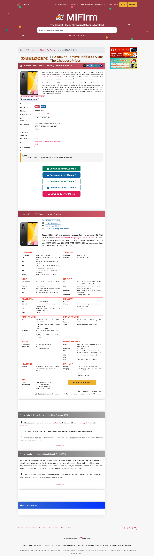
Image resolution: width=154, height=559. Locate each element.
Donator (42, 528)
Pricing (99, 4)
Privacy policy (31, 528)
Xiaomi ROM (80, 550)
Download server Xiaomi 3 (62, 181)
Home (22, 50)
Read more (60, 446)
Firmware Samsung (123, 550)
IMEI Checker (88, 4)
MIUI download (52, 550)
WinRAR (23, 426)
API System (53, 528)
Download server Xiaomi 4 (62, 187)
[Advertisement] (83, 126)
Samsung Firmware (91, 550)
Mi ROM (59, 550)
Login (123, 4)
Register (132, 4)
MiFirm (25, 4)
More (75, 4)
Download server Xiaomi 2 (62, 175)
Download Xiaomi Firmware (38, 550)
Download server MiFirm (62, 194)
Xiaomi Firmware (23, 550)
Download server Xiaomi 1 (62, 168)
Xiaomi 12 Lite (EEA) (36, 50)
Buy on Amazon (83, 382)
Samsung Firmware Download (106, 550)
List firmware (62, 4)
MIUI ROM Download (69, 550)
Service (109, 4)
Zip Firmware (52, 50)
